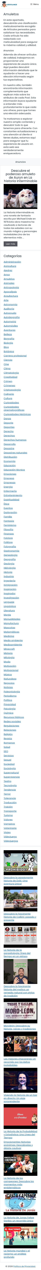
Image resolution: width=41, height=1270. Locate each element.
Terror (7, 794)
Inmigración (10, 584)
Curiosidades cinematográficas (14, 408)
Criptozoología (12, 389)
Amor (7, 274)
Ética (6, 503)
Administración (12, 261)
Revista (8, 738)
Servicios (9, 755)
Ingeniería (9, 580)
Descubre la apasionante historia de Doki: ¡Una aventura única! (18, 880)
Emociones (10, 474)
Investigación (11, 597)
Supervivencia (12, 776)
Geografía (10, 559)
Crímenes (9, 385)
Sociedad (9, 764)
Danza (7, 418)
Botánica (9, 351)
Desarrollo (10, 444)
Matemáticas (11, 631)
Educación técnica (14, 469)
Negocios (9, 683)
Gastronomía (11, 550)
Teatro (7, 781)
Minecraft (9, 648)
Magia (7, 614)
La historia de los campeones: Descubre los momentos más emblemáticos (19, 1183)
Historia (8, 572)
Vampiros (9, 823)
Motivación (10, 666)
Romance (9, 742)
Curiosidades (11, 402)
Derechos (9, 435)
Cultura (8, 398)
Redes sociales (12, 721)
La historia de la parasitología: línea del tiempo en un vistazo (17, 953)
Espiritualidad (11, 499)
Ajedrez (8, 270)
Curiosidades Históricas (17, 414)
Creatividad (10, 377)
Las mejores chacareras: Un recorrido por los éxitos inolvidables (20, 1062)
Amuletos (9, 278)
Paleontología (12, 691)
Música (8, 674)
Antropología (11, 287)
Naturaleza (10, 678)
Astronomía (10, 304)
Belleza (8, 334)
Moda (7, 661)
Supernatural (11, 772)
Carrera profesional (15, 355)
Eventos (8, 508)
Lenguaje (9, 602)
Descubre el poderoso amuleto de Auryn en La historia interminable (20, 176)
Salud (7, 747)
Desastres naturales (15, 452)
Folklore (8, 542)
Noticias (8, 687)
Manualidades (12, 619)
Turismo (8, 815)
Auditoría (9, 308)
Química (8, 712)
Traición (8, 806)
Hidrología (10, 567)
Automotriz (10, 321)
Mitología (9, 657)
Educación (10, 465)
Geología (9, 563)
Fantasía (9, 521)
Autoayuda (10, 313)
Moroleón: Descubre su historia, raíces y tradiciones (20, 1027)
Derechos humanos (15, 439)
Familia (8, 516)
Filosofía (8, 529)
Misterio (8, 653)
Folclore (8, 538)
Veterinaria (10, 828)
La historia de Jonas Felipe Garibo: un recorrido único (19, 1219)
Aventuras (9, 330)
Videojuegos (11, 840)
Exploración (10, 512)
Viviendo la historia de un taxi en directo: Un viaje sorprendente (20, 1098)
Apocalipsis (10, 291)
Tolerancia (10, 798)
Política (8, 700)
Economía (9, 461)
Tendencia (10, 789)
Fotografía (10, 546)
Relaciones (10, 730)
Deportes (9, 427)
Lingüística (10, 606)
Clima (7, 368)
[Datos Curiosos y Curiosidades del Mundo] (9, 4)
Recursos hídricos (14, 717)
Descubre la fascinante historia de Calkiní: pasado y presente (20, 917)
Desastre (9, 448)
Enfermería (10, 491)
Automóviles (11, 325)
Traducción (10, 802)
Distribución (10, 457)
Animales (9, 283)
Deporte (8, 422)
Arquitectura (11, 296)
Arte (6, 300)
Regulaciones (11, 725)
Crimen (8, 381)
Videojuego (10, 836)
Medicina (9, 636)
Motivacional (11, 670)
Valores (8, 819)
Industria (9, 576)
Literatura (9, 610)
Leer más (10, 244)
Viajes (7, 832)
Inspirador (9, 593)
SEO (6, 751)
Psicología (9, 708)
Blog (6, 347)
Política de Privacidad (24, 1266)
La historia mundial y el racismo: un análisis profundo (17, 1254)
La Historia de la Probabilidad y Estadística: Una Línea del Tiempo (20, 1134)
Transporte (10, 811)
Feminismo (10, 525)
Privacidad (10, 704)
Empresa (9, 478)
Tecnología (10, 785)
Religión (8, 734)
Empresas (9, 482)
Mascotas (9, 627)
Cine (6, 364)
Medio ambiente (13, 640)
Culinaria (9, 394)
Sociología (10, 768)
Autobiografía (12, 317)
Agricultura (10, 266)
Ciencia (8, 360)
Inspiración (10, 589)
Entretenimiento (13, 495)
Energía (8, 486)
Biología (8, 342)
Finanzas (9, 533)
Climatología (11, 372)
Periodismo (10, 695)
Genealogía (10, 555)
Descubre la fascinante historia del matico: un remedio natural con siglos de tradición (19, 991)
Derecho (9, 431)
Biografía (9, 338)
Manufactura (11, 623)
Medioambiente (13, 644)
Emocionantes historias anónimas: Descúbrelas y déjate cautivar (18, 1145)
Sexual (7, 759)
